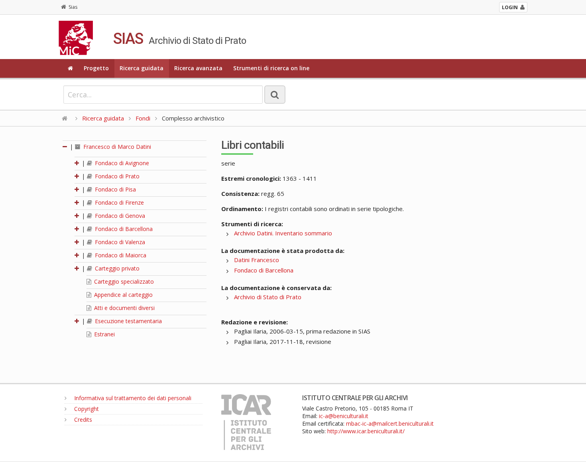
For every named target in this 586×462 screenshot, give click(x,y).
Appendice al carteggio (122, 294)
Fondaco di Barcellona (123, 229)
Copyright (86, 409)
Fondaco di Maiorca (119, 255)
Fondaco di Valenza (119, 242)
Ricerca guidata (141, 68)
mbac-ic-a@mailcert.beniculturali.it (390, 423)
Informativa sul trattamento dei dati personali (132, 398)
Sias (73, 7)
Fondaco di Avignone (121, 163)
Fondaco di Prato (116, 176)
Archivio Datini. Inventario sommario (283, 233)
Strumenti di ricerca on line (271, 68)
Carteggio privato (116, 268)
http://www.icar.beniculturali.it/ (366, 431)
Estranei (103, 334)
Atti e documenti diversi (123, 308)
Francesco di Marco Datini (116, 146)
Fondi (143, 118)
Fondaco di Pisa (114, 189)
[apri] (77, 163)
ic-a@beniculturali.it (343, 416)
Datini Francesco (256, 260)
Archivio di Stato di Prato (267, 297)
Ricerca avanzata (198, 68)
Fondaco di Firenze (118, 202)
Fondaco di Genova (119, 215)
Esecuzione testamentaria (127, 321)
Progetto (96, 68)
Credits (82, 419)
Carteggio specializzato (123, 281)
